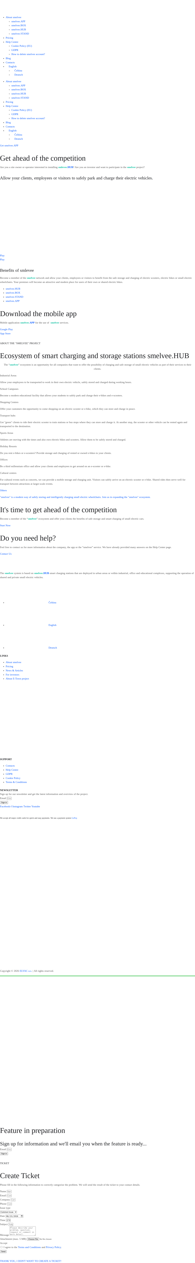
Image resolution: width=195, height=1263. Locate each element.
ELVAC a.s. (26, 970)
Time (3, 1220)
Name (3, 1191)
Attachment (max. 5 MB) (13, 1238)
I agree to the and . (33, 1247)
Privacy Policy (53, 1247)
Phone (3, 1203)
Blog (8, 58)
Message (5, 1235)
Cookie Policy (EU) (21, 45)
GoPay (74, 818)
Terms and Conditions (29, 1247)
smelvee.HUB (18, 29)
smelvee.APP (18, 21)
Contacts (10, 62)
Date (3, 1216)
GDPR (14, 50)
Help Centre (12, 41)
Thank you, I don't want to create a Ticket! (30, 1261)
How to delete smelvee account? (28, 54)
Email (3, 798)
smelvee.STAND (20, 33)
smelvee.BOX (18, 25)
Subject (4, 1224)
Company (5, 1199)
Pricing (9, 37)
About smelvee (13, 17)
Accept (3, 1243)
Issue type (5, 1207)
